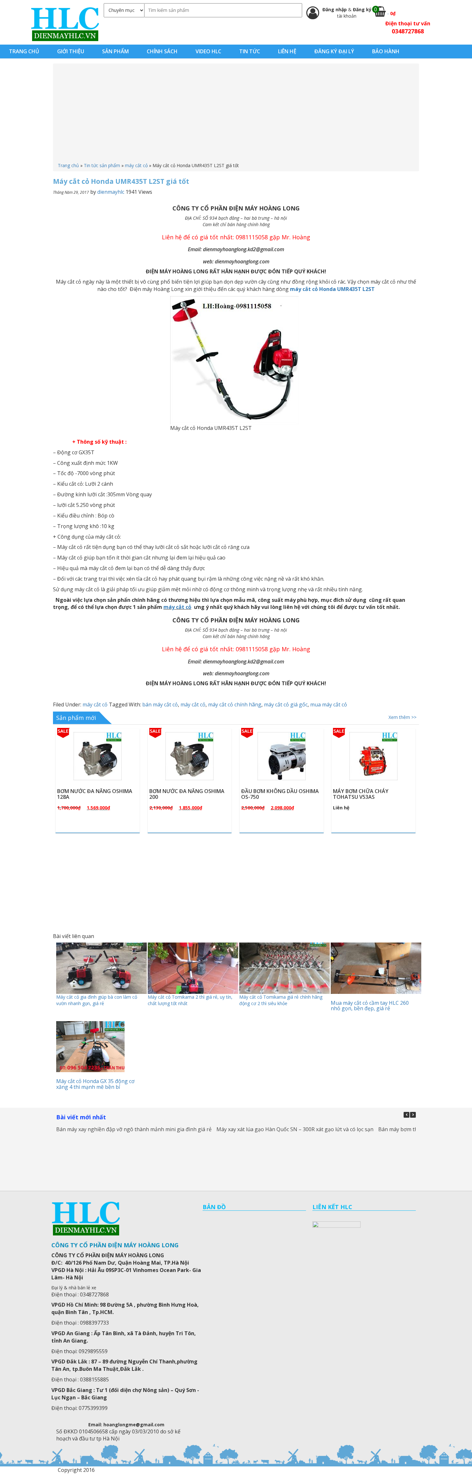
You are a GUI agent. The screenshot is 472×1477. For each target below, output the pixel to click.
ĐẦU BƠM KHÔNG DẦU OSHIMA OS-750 (280, 794)
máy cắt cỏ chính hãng (234, 704)
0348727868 (408, 31)
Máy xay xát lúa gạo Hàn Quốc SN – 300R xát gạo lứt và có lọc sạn (294, 1129)
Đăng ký (362, 9)
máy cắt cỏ (136, 165)
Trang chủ (68, 165)
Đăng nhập (335, 9)
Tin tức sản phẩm (102, 165)
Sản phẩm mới (76, 717)
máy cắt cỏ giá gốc (286, 704)
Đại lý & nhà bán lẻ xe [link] (73, 1288)
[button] (413, 1115)
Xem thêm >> (402, 717)
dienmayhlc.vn (65, 23)
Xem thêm (100, 771)
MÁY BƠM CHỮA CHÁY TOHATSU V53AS (361, 794)
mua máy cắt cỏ (328, 704)
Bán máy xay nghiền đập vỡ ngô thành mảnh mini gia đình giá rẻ (134, 1129)
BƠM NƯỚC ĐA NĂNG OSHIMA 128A (94, 794)
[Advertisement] (236, 114)
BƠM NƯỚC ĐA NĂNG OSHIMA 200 (186, 794)
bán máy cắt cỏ (160, 704)
